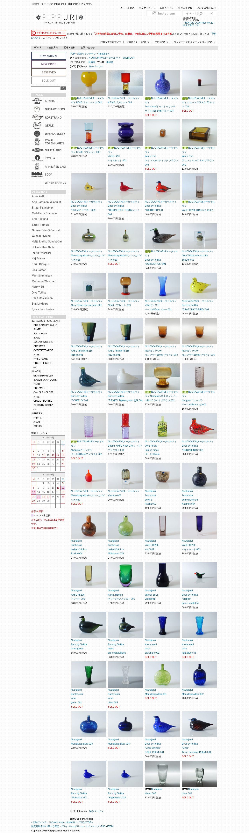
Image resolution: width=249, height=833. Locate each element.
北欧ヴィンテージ (86, 53)
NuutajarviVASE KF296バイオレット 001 (191, 545)
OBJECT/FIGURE (42, 363)
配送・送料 (69, 47)
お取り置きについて (110, 42)
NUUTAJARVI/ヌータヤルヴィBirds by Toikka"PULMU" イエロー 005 (87, 206)
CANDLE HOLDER (43, 392)
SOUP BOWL (40, 333)
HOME (37, 47)
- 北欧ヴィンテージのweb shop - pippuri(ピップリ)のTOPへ (62, 822)
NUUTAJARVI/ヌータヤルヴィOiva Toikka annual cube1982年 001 (197, 255)
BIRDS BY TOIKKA (43, 405)
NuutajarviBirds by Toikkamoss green (79, 644)
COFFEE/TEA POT (43, 350)
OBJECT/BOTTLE (42, 400)
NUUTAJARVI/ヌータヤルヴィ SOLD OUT (111, 57)
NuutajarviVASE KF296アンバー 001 (78, 594)
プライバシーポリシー (72, 826)
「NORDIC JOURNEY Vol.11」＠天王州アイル (199, 24)
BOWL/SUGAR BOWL (45, 379)
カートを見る (127, 8)
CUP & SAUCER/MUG (45, 325)
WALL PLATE (40, 358)
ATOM (110, 826)
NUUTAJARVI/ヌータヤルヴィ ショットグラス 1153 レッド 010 (198, 102)
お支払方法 (52, 47)
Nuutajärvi (103, 53)
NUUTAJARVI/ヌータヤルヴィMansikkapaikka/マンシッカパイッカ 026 (88, 255)
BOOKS (37, 426)
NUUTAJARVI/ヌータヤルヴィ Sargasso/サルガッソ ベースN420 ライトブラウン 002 (161, 396)
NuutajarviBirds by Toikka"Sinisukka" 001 (79, 793)
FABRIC (37, 417)
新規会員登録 (185, 8)
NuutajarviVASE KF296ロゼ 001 (152, 545)
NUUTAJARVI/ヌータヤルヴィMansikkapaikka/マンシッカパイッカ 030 (88, 495)
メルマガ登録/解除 (206, 8)
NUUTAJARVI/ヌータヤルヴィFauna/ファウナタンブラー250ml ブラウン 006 (198, 350)
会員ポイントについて (138, 42)
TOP (72, 53)
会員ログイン (167, 8)
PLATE (37, 329)
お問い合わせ (88, 47)
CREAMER (39, 346)
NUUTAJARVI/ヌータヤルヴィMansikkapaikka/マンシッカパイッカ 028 (125, 255)
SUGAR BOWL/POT (43, 342)
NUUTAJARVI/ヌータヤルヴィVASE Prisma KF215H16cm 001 (87, 350)
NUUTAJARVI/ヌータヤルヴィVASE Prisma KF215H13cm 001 (123, 350)
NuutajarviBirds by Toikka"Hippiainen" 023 (117, 793)
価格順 (109, 62)
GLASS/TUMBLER (43, 375)
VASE (36, 354)
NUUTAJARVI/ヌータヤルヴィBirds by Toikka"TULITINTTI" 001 (160, 206)
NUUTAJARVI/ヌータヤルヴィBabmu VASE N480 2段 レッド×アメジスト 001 (125, 445)
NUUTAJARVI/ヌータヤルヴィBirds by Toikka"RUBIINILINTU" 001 (197, 445)
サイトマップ (92, 826)
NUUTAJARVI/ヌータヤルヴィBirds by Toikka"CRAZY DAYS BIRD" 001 (197, 305)
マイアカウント (147, 8)
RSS (103, 826)
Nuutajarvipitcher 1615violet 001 (151, 594)
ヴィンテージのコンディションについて (195, 42)
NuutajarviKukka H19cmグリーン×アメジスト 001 (121, 594)
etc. (35, 367)
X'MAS (36, 421)
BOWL (36, 337)
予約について (162, 42)
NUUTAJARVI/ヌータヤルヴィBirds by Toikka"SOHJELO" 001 (87, 396)
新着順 (91, 62)
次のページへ (96, 66)
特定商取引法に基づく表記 (45, 826)
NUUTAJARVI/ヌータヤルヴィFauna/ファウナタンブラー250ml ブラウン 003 (161, 350)
